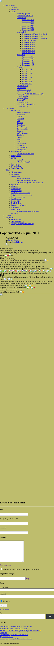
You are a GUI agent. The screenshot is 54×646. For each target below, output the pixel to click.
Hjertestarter (21, 125)
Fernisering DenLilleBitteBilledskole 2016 (30, 94)
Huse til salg (15, 9)
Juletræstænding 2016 (24, 90)
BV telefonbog (16, 166)
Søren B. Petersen (14, 240)
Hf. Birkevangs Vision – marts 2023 (28, 211)
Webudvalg (14, 213)
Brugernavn (4, 587)
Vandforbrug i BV (17, 168)
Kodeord (3, 594)
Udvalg (8, 170)
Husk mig (6, 601)
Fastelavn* (20, 67)
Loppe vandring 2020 (29, 40)
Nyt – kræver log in (17, 222)
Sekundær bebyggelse (24, 162)
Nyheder (14, 7)
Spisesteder (20, 145)
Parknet (19, 137)
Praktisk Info (10, 108)
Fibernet (19, 117)
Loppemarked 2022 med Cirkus (32, 36)
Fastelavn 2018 (27, 73)
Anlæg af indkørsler (23, 112)
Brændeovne (21, 114)
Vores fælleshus (16, 152)
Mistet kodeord (5, 609)
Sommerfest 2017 (28, 26)
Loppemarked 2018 (28, 44)
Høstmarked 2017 (28, 61)
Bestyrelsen (9, 217)
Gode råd (20, 160)
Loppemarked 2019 (28, 42)
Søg (1, 613)
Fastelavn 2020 (27, 69)
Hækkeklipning (22, 127)
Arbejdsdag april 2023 (24, 14)
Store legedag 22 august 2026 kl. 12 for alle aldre (16, 639)
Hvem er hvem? (16, 220)
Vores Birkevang (17, 242)
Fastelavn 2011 (27, 84)
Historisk (20, 123)
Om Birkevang (10, 5)
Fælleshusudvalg (16, 191)
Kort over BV (15, 164)
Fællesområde (21, 88)
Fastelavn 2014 (27, 82)
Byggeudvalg (15, 176)
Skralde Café (15, 201)
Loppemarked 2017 (28, 47)
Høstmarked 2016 (28, 63)
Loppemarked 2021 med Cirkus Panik (34, 38)
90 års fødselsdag (22, 96)
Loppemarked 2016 (28, 49)
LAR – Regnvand (22, 133)
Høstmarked (21, 55)
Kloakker (20, 131)
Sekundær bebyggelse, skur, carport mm (30, 182)
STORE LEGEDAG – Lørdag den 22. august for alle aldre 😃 (20, 631)
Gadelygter (20, 119)
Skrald (19, 141)
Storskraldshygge (22, 102)
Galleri (13, 11)
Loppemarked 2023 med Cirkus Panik (34, 34)
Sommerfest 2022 (28, 20)
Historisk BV (21, 100)
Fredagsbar (3, 633)
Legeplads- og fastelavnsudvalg (21, 195)
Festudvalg (14, 187)
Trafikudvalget (16, 203)
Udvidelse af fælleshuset (19, 205)
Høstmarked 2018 (28, 59)
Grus (18, 121)
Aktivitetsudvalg (16, 172)
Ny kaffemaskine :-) (6, 637)
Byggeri (13, 158)
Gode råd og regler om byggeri (27, 180)
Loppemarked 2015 (28, 51)
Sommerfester (21, 18)
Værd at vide (15, 110)
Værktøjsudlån (21, 150)
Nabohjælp (20, 135)
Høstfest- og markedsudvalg (20, 193)
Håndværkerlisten (22, 129)
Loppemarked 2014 (28, 53)
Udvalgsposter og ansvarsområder (22, 224)
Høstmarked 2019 (28, 57)
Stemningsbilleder (22, 98)
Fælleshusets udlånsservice (25, 154)
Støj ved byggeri (22, 143)
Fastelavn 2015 (27, 79)
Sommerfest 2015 (28, 30)
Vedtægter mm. (16, 156)
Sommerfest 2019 (28, 22)
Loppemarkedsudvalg (18, 197)
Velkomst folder (22, 147)
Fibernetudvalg (16, 189)
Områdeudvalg (16, 199)
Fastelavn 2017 (27, 75)
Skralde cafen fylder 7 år (25, 16)
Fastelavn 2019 (27, 71)
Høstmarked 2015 (28, 65)
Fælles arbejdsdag (22, 106)
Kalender (8, 215)
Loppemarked (21, 32)
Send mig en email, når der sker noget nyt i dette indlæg (21, 569)
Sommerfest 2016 (28, 28)
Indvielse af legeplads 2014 (25, 104)
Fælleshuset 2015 (22, 86)
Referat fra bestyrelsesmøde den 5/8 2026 (13, 629)
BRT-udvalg (15, 174)
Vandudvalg (15, 207)
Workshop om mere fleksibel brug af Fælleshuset (16, 626)
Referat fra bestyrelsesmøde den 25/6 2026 (14, 635)
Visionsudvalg (15, 209)
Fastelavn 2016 (27, 77)
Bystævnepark (15, 185)
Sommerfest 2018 (28, 24)
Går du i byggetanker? (24, 178)
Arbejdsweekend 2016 (24, 92)
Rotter (19, 139)
